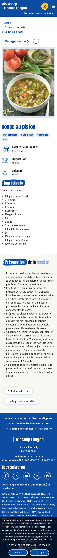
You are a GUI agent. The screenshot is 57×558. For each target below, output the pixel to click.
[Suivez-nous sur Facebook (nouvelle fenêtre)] (5, 476)
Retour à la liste (20, 391)
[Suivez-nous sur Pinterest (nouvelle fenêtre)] (47, 476)
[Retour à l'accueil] (9, 4)
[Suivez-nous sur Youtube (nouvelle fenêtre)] (26, 476)
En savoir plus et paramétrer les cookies (28, 545)
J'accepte (39, 552)
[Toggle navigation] (53, 7)
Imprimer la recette (23, 401)
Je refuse (18, 552)
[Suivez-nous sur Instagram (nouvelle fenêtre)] (37, 476)
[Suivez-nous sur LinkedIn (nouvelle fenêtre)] (16, 476)
